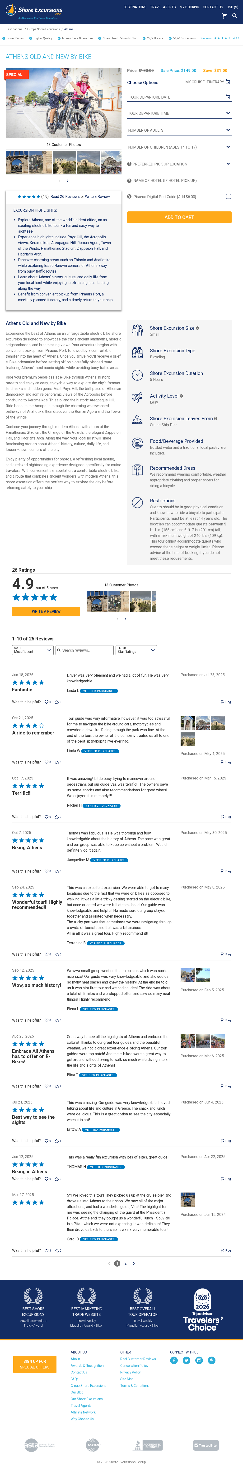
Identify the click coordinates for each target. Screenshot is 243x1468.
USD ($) (232, 7)
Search (235, 16)
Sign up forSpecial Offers (35, 1364)
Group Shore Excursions (88, 1386)
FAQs (75, 1379)
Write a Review (97, 196)
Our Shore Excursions (87, 1399)
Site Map (127, 1379)
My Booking (189, 7)
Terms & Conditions (135, 1386)
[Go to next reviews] (134, 1263)
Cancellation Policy (134, 1366)
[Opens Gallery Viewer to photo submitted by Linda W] (64, 162)
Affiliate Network (83, 1412)
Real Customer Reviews (138, 1359)
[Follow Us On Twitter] (186, 1360)
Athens (69, 29)
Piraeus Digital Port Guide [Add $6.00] (164, 197)
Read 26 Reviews (65, 196)
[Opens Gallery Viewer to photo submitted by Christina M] (40, 162)
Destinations (135, 7)
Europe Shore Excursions (43, 29)
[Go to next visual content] (67, 181)
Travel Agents (163, 7)
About (75, 1359)
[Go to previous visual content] (59, 181)
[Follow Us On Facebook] (174, 1360)
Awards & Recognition (87, 1366)
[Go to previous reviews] (109, 1263)
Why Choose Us (82, 1419)
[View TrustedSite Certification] (206, 1445)
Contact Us (213, 7)
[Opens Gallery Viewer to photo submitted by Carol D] (17, 162)
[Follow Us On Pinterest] (211, 1360)
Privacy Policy (130, 1372)
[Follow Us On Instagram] (199, 1360)
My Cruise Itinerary (204, 82)
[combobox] (33, 650)
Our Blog (77, 1392)
